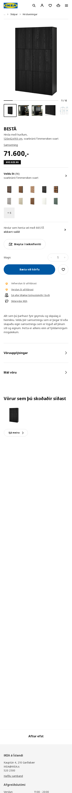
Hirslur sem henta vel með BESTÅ (24, 227)
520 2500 (9, 770)
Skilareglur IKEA (19, 301)
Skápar (14, 14)
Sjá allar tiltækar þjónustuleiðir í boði (30, 295)
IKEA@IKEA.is (12, 766)
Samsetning (11, 145)
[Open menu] (66, 5)
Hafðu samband (13, 776)
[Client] (42, 5)
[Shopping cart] (58, 5)
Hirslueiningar (30, 14)
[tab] (36, 353)
